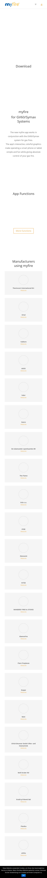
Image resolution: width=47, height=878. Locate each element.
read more (11, 220)
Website (23, 290)
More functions (23, 230)
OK (23, 875)
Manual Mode (12, 212)
